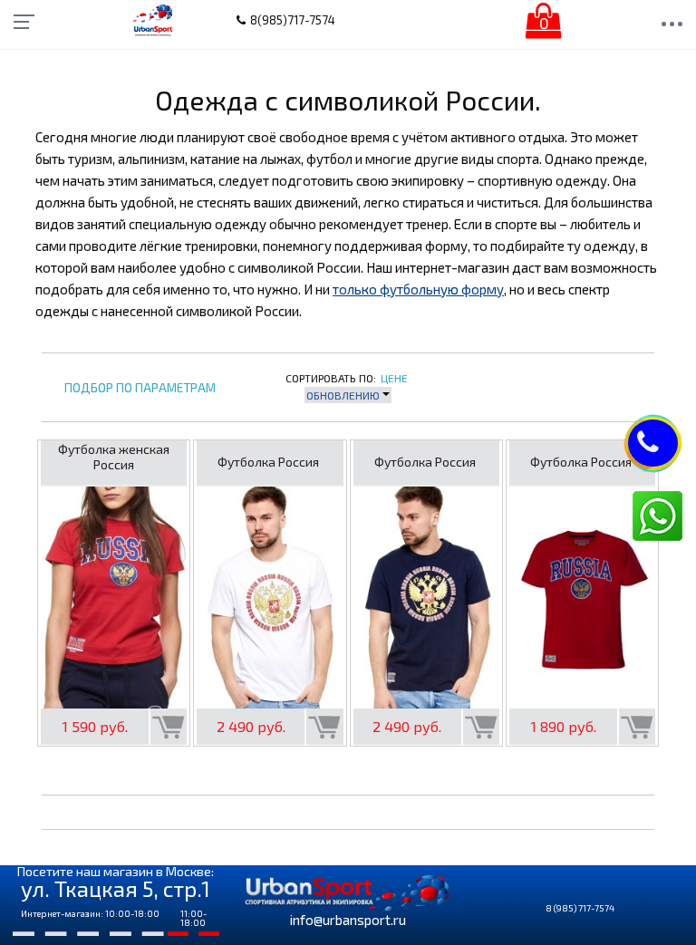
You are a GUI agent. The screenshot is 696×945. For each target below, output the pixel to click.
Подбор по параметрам (140, 388)
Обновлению (344, 395)
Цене (394, 377)
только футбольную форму (418, 289)
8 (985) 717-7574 (580, 907)
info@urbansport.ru (348, 919)
